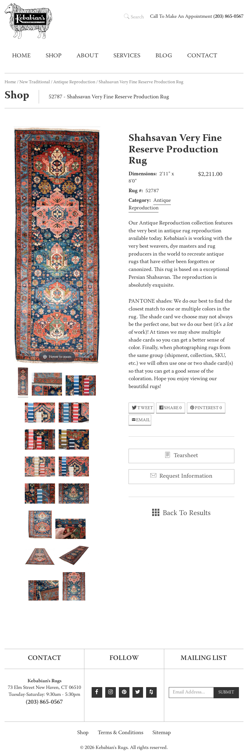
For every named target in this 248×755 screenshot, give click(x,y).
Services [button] (126, 56)
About (87, 56)
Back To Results (185, 513)
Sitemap (161, 733)
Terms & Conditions (120, 733)
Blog (163, 56)
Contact (202, 56)
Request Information (185, 476)
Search (137, 17)
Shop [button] (53, 56)
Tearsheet (185, 455)
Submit (226, 693)
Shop (83, 733)
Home (21, 56)
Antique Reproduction (74, 82)
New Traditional (34, 82)
